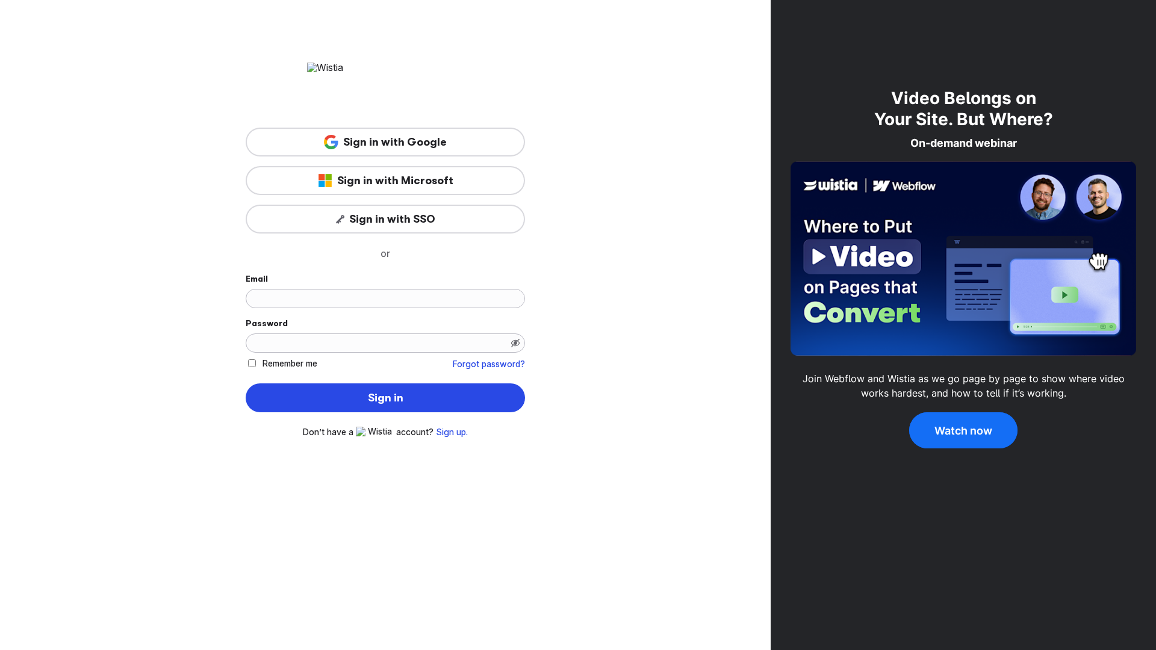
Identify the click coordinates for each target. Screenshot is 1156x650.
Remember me (290, 363)
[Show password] (515, 343)
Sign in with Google (395, 142)
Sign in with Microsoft (395, 181)
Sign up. (452, 432)
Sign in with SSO (392, 219)
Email (257, 278)
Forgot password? (489, 364)
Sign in (385, 398)
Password (267, 323)
